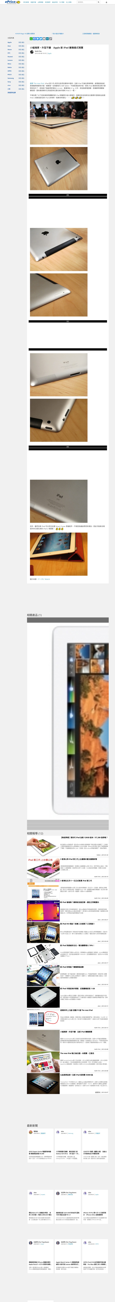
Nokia (10, 67)
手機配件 (97, 1133)
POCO (10, 74)
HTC (9, 53)
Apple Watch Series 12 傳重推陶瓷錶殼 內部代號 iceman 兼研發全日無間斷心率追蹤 (67, 1263)
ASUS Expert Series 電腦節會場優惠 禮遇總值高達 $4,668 (40, 1152)
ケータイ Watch (44, 579)
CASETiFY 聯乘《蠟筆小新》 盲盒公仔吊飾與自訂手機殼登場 (95, 1152)
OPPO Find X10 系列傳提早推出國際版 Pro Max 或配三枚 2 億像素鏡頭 (94, 1263)
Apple (10, 42)
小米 (9, 89)
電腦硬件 (43, 1133)
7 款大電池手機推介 (58, 33)
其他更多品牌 (12, 92)
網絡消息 (70, 1194)
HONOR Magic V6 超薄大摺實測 (25, 33)
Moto (9, 64)
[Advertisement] (68, 68)
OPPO (9, 71)
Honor (10, 49)
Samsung (11, 78)
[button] (106, 2)
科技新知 (70, 1244)
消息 (20, 42)
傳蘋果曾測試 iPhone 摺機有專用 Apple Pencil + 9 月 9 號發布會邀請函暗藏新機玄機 (40, 1263)
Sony (9, 82)
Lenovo (10, 60)
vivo (9, 85)
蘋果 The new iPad (37, 83)
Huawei (10, 56)
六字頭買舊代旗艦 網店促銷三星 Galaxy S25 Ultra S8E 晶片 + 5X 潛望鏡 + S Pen (67, 1152)
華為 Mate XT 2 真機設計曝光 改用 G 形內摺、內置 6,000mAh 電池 (40, 1214)
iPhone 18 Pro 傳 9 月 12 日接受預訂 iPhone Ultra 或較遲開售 (94, 1214)
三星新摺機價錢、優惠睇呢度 (91, 33)
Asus (9, 46)
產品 (23, 42)
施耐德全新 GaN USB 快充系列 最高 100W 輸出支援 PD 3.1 (67, 1214)
